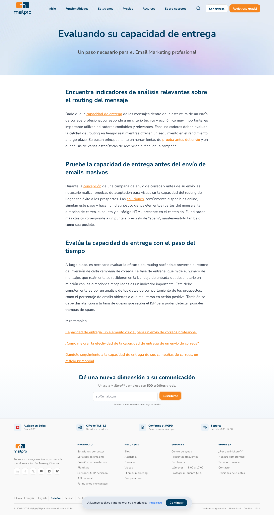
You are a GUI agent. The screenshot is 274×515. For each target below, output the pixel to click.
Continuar (176, 502)
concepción (92, 186)
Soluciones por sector (90, 451)
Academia (131, 457)
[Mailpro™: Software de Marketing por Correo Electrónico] (22, 8)
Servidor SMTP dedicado (92, 473)
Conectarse (216, 9)
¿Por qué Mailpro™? (231, 451)
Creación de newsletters (92, 462)
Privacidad (155, 502)
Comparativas (133, 478)
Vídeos (129, 467)
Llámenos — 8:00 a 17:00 (187, 467)
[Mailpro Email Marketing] (20, 448)
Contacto (224, 467)
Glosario (130, 462)
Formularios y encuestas (92, 484)
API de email (85, 478)
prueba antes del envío (181, 139)
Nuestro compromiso (231, 457)
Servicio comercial (229, 462)
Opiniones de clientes (231, 473)
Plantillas (83, 467)
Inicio (52, 9)
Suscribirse (170, 396)
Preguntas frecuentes (185, 457)
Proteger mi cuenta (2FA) (187, 473)
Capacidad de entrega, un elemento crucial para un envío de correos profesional (131, 332)
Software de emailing (90, 457)
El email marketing (136, 473)
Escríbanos (178, 462)
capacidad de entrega (104, 114)
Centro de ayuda (182, 451)
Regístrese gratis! (245, 9)
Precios (128, 9)
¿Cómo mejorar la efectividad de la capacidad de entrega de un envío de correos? (132, 343)
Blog (127, 451)
